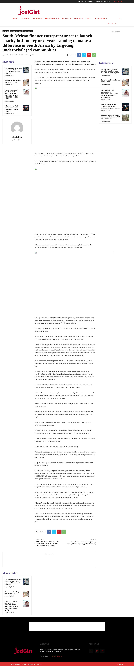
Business (23, 19)
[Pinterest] (89, 55)
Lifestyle (66, 19)
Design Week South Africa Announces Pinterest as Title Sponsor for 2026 (110, 117)
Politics (77, 19)
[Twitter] (121, 1)
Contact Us (120, 664)
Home (15, 19)
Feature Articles (16, 31)
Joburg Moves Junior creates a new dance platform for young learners (12, 108)
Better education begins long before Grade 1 (13, 81)
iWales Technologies (35, 664)
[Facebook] (114, 1)
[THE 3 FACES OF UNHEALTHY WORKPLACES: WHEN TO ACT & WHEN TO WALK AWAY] (26, 92)
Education (36, 19)
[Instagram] (117, 1)
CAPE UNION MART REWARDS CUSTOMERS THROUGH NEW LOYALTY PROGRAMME (47, 544)
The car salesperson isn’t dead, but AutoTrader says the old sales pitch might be (13, 70)
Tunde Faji (8, 55)
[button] (120, 19)
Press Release (27, 31)
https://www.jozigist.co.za (17, 140)
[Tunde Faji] (17, 128)
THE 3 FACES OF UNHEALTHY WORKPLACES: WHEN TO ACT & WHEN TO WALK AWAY (11, 94)
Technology (100, 19)
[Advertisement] (85, 10)
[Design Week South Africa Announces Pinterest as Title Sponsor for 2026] (125, 117)
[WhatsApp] (94, 55)
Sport (88, 19)
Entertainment (51, 19)
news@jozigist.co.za (55, 656)
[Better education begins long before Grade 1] (26, 82)
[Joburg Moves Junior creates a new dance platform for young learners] (26, 108)
